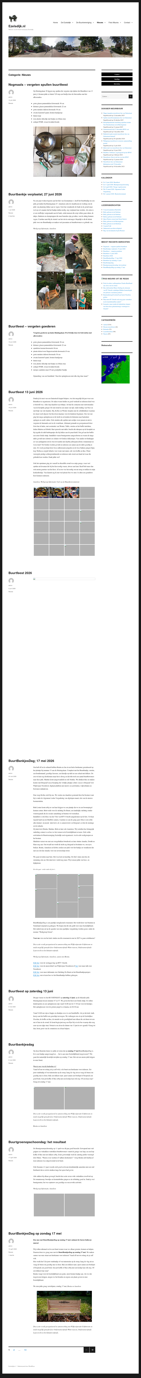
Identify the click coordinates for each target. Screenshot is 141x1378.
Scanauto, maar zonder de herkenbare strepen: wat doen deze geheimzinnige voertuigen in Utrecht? (117, 306)
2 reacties (11, 216)
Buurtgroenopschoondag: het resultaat (37, 1142)
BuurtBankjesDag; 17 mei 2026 (31, 760)
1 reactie (11, 1255)
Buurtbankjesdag (21, 1044)
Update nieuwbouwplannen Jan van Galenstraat (117, 118)
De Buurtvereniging (83, 22)
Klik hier (36, 963)
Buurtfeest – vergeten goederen (31, 326)
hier (76, 966)
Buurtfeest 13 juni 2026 (25, 392)
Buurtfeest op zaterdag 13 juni (30, 991)
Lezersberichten (108, 332)
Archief (105, 325)
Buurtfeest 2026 (20, 573)
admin (10, 97)
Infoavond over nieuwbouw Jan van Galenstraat (117, 148)
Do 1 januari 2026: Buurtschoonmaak (114, 194)
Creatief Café (107, 226)
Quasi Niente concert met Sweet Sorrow (115, 219)
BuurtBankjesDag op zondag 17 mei (35, 1233)
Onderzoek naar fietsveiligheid (112, 228)
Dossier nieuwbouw (109, 327)
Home (55, 22)
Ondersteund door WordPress (26, 1366)
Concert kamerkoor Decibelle (112, 210)
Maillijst (117, 79)
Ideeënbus (117, 84)
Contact (127, 22)
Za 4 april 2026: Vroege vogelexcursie (114, 187)
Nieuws (100, 22)
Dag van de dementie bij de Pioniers (114, 231)
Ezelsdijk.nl (16, 26)
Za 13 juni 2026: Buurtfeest (111, 182)
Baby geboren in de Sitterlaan (112, 224)
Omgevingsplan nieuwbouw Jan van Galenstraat (117, 113)
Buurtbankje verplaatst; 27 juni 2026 (35, 194)
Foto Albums (114, 22)
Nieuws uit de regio (118, 278)
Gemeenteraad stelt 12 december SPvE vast (116, 129)
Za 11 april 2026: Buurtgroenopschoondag (116, 185)
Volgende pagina (92, 1352)
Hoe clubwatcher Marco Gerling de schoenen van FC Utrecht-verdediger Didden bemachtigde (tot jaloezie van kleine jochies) (117, 290)
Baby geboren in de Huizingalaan (113, 221)
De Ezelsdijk (66, 22)
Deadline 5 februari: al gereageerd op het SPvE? (117, 152)
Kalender (106, 329)
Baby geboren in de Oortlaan (112, 212)
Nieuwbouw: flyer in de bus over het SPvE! (116, 157)
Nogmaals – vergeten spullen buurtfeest (38, 84)
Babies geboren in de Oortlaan (112, 217)
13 (26, 1349)
